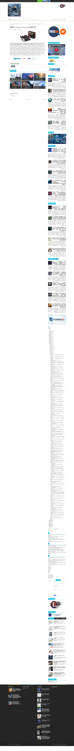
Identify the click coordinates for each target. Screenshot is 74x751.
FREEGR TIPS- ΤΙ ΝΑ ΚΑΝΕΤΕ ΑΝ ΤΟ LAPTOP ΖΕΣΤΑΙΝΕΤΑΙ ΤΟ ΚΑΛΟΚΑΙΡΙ (59, 239)
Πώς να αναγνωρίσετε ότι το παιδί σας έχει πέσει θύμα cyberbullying (46, 715)
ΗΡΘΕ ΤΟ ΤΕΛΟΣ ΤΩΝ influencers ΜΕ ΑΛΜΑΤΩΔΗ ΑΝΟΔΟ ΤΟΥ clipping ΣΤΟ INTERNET (16, 689)
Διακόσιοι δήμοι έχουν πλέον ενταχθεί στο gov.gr (55, 538)
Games (27, 19)
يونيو (52, 350)
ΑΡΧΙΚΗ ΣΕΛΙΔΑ (50, 577)
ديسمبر (52, 344)
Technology (49, 568)
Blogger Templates (10, 744)
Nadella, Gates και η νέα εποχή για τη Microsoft (57, 454)
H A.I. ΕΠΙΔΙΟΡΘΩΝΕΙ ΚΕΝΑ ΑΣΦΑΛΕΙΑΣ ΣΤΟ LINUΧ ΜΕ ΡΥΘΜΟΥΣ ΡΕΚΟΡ (59, 171)
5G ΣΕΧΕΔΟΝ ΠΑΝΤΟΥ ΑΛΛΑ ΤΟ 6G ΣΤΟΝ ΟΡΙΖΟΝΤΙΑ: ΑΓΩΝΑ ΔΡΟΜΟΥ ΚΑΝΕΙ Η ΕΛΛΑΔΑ (16, 702)
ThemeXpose (18, 744)
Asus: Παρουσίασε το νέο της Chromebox (56, 472)
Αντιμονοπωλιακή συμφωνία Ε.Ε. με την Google (57, 460)
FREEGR (19, 19)
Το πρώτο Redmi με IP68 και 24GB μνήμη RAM (55, 541)
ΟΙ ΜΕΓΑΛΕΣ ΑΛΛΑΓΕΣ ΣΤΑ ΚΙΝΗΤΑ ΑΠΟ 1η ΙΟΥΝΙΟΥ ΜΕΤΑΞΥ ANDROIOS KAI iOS (46, 732)
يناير (51, 519)
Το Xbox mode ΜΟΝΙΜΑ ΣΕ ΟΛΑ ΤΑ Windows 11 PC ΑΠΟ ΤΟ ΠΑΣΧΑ (59, 99)
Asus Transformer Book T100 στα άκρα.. (56, 433)
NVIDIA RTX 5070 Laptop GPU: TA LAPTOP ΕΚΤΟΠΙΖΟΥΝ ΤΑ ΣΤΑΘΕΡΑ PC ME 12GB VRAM (59, 90)
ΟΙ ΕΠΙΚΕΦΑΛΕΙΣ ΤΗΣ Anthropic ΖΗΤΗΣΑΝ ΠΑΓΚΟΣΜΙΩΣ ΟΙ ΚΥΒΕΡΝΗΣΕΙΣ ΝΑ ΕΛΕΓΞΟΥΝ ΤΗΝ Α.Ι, (59, 182)
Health (49, 571)
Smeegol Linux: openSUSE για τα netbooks (46, 704)
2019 (51, 338)
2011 (51, 522)
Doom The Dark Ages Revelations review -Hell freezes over (56, 559)
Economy (49, 569)
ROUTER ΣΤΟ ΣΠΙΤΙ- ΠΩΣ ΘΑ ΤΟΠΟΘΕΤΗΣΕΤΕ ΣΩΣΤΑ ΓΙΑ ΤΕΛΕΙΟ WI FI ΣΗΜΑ (59, 249)
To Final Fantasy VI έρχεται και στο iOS (56, 453)
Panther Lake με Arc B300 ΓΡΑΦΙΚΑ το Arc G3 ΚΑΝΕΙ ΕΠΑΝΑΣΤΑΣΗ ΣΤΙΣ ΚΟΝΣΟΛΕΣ (59, 80)
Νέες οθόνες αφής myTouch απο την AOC (56, 404)
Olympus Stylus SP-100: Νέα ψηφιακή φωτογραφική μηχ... (56, 508)
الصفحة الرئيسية (28, 99)
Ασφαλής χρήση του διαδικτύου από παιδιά (56, 450)
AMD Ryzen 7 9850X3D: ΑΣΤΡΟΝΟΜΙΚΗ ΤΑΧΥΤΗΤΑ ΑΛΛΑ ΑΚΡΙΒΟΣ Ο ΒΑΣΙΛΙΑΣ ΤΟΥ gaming (59, 123)
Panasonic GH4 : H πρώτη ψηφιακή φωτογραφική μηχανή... (55, 457)
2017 (51, 340)
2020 (51, 337)
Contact (49, 328)
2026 (51, 332)
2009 (51, 524)
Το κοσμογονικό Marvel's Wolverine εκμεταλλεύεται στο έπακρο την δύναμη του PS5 (56, 561)
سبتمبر (52, 347)
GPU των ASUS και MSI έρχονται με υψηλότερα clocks (45, 694)
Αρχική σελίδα (50, 530)
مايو (51, 351)
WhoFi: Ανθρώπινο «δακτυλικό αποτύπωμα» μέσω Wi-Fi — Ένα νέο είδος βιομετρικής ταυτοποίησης (57, 547)
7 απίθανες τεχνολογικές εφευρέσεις (55, 451)
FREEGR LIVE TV (51, 574)
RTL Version (50, 329)
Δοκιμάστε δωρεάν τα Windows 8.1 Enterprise (57, 361)
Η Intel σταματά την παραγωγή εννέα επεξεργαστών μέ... (55, 481)
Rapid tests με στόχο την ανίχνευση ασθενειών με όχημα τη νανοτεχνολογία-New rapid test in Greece (46, 709)
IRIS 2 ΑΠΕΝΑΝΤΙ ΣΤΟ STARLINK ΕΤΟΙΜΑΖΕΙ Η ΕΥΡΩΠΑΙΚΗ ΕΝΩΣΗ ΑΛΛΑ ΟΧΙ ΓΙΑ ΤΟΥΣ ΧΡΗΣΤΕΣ (59, 263)
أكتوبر (52, 346)
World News (50, 567)
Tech (30, 19)
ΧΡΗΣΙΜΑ (23, 19)
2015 (51, 342)
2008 (51, 525)
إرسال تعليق (12, 95)
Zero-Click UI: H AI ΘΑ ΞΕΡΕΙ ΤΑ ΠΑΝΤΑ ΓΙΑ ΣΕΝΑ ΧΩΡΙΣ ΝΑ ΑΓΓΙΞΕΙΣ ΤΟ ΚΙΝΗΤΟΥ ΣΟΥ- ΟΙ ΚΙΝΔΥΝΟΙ (59, 162)
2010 (51, 523)
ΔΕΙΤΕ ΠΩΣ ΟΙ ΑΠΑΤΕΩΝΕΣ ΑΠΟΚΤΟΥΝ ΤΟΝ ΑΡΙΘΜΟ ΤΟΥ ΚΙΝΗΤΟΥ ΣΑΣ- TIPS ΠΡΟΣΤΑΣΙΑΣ (46, 726)
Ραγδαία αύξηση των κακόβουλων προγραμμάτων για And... (55, 372)
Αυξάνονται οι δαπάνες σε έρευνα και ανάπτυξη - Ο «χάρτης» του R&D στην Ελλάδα (55, 537)
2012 (51, 521)
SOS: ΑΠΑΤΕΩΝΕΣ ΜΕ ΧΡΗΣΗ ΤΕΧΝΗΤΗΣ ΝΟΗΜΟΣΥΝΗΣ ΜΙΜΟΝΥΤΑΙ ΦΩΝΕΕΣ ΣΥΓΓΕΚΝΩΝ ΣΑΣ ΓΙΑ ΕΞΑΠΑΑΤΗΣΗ (16, 696)
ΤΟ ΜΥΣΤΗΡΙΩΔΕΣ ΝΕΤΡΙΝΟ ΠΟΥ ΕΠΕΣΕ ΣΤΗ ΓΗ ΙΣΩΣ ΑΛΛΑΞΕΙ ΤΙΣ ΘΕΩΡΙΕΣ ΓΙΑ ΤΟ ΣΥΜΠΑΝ (59, 305)
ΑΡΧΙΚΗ (10, 19)
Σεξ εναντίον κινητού (53, 455)
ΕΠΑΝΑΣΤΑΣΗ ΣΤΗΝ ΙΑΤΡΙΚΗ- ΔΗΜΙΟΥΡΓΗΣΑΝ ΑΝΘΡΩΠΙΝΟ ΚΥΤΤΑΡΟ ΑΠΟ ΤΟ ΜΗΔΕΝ (59, 284)
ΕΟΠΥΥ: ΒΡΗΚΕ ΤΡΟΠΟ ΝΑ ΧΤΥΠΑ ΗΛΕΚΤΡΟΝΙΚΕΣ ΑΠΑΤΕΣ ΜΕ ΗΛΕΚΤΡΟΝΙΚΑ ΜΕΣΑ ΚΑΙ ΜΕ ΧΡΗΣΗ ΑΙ (59, 194)
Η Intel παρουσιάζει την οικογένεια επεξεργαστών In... (55, 396)
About (49, 327)
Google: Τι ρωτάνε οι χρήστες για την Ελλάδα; (57, 492)
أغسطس (52, 348)
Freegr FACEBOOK (51, 576)
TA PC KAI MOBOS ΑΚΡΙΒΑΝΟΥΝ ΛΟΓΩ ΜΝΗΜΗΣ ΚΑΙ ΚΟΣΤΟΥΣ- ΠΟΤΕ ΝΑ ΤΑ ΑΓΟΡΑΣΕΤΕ (59, 208)
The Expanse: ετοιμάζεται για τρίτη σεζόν (46, 720)
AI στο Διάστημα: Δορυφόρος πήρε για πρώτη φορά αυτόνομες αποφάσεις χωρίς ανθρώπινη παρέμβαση (55, 549)
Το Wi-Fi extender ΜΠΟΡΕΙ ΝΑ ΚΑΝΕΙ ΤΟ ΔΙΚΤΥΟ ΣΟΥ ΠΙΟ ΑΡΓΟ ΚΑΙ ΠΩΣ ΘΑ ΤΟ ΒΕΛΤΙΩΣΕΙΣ (59, 229)
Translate (55, 682)
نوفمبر (52, 345)
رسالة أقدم (45, 99)
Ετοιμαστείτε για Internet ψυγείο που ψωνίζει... (45, 699)
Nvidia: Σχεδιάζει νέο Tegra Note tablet (56, 385)
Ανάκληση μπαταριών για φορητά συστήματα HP (46, 689)
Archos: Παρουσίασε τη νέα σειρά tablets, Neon (57, 491)
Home (49, 326)
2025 (51, 333)
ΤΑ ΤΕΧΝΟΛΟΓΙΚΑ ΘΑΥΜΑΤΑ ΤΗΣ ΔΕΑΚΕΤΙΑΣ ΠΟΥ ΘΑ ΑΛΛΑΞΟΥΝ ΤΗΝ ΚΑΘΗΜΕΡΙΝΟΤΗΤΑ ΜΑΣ (46, 737)
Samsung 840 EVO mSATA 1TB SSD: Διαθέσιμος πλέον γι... (56, 490)
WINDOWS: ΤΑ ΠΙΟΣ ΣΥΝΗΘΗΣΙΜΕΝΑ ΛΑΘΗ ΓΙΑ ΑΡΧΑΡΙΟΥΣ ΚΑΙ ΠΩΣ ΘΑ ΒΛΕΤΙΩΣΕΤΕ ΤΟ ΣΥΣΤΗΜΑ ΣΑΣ (59, 150)
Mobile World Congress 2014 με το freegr (56, 373)
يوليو (52, 349)
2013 (51, 520)
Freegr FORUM (50, 575)
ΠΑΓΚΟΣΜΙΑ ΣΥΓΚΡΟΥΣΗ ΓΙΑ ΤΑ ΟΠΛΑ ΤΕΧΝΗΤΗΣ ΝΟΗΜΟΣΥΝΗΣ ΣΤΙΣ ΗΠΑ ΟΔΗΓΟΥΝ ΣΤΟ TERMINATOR (59, 295)
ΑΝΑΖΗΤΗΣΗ (35, 19)
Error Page (63, 744)
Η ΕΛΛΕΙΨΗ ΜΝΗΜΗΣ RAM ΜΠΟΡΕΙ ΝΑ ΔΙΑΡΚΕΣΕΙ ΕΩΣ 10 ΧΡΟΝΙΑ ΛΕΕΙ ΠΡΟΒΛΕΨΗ (59, 217)
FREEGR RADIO (15, 19)
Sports (49, 570)
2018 (51, 339)
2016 (51, 341)
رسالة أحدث (10, 99)
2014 (51, 343)
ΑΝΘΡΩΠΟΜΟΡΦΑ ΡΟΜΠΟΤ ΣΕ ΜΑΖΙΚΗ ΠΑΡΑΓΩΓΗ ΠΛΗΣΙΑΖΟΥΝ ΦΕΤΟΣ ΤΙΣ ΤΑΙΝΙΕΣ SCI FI (59, 274)
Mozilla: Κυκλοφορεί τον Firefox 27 (55, 473)
